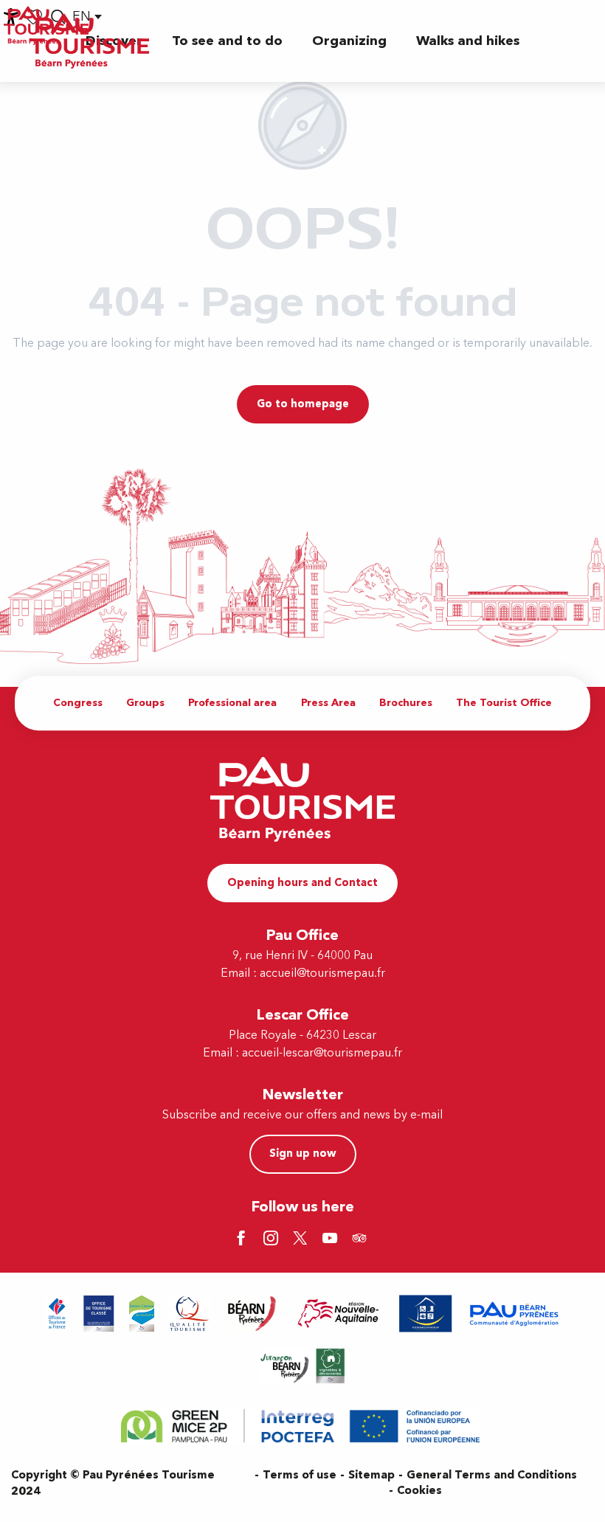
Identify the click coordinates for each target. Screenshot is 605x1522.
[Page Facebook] (243, 1240)
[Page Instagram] (273, 1240)
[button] (227, 41)
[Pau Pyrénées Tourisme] (89, 41)
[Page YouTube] (332, 1240)
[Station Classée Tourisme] (141, 1314)
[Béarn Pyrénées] (251, 1313)
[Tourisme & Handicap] (425, 1313)
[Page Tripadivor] (361, 1240)
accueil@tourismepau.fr (322, 973)
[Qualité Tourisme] (189, 1314)
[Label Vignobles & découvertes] (302, 1366)
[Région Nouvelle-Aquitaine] (338, 1313)
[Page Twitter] (302, 1240)
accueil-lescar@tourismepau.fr (322, 1053)
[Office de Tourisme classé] (98, 1314)
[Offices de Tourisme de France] (57, 1314)
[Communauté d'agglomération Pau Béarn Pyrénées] (513, 1313)
